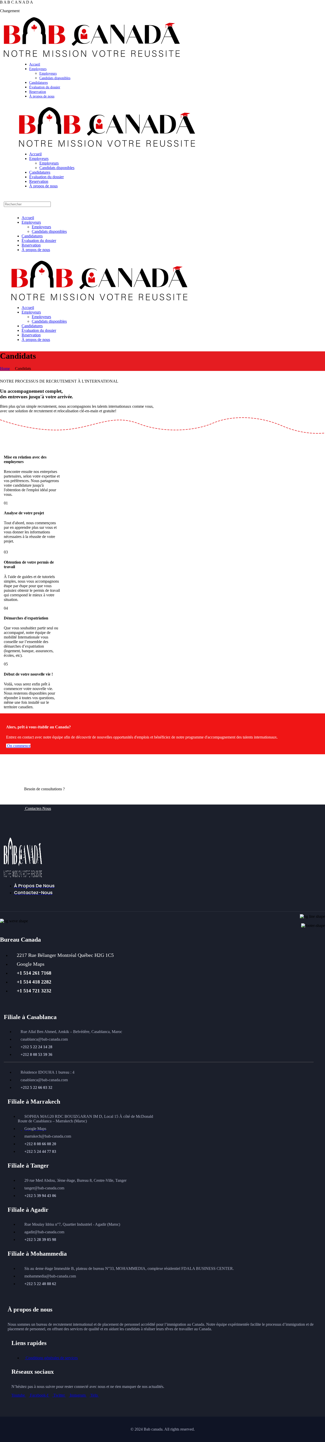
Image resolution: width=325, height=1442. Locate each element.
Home (5, 368)
